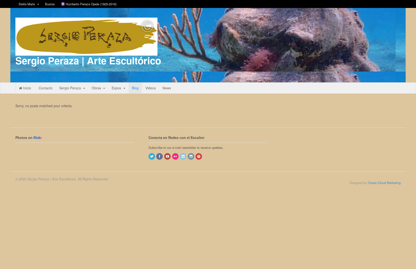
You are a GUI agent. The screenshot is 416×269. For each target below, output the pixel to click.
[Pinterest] (199, 156)
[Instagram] (191, 156)
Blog (135, 87)
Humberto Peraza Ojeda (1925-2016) (91, 4)
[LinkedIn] (183, 156)
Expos (116, 87)
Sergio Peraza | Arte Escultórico (88, 60)
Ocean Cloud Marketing (384, 182)
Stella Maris (27, 4)
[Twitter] (152, 156)
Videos (150, 87)
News (166, 87)
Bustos (50, 4)
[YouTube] (167, 156)
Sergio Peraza (70, 87)
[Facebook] (159, 156)
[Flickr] (175, 156)
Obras (96, 87)
